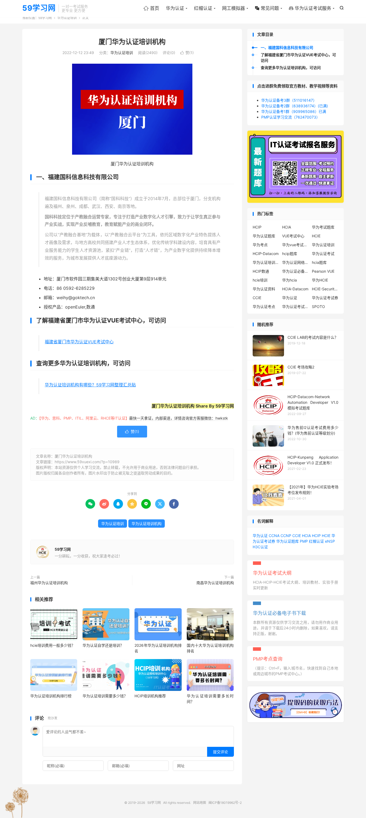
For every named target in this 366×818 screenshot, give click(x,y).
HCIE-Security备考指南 (325, 289)
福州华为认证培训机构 (49, 582)
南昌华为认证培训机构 (215, 582)
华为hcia (289, 280)
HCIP (257, 227)
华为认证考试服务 (310, 8)
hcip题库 (289, 253)
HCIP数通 (261, 271)
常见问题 (267, 8)
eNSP (330, 541)
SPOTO (318, 306)
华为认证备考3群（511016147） (289, 100)
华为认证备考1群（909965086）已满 (293, 111)
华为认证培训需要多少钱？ (105, 696)
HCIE (316, 236)
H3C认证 (260, 547)
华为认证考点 (264, 306)
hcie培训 (260, 280)
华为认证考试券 (325, 297)
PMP (304, 541)
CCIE (257, 297)
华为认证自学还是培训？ (103, 645)
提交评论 (220, 751)
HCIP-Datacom (266, 253)
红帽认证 (203, 8)
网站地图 (199, 803)
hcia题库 (319, 262)
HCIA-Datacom (295, 289)
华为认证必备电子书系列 (295, 271)
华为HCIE (320, 280)
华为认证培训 (67, 18)
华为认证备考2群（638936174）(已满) (294, 106)
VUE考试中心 (293, 236)
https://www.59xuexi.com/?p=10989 (87, 461)
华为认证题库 (264, 236)
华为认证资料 (264, 289)
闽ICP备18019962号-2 (225, 803)
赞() (187, 52)
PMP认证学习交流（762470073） (290, 117)
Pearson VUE (323, 271)
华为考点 (260, 244)
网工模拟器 (233, 8)
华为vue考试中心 (295, 244)
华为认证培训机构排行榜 (51, 696)
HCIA (286, 227)
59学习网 (39, 8)
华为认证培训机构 (147, 523)
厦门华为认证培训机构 (132, 42)
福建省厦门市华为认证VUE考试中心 (79, 341)
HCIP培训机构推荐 (150, 696)
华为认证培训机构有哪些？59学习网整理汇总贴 (90, 384)
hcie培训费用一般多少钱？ (52, 645)
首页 (151, 8)
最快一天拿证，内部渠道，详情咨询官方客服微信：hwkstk (178, 418)
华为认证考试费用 (295, 306)
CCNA (274, 535)
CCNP (286, 535)
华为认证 (175, 8)
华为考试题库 (323, 227)
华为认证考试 (323, 253)
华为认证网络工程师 (295, 262)
